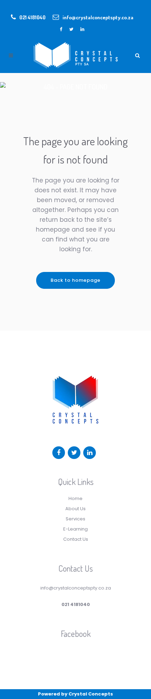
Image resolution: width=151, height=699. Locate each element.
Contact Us (75, 539)
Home (75, 498)
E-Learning (75, 529)
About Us (75, 508)
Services (75, 518)
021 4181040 (32, 17)
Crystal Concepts (90, 694)
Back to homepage (75, 280)
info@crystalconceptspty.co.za (98, 17)
